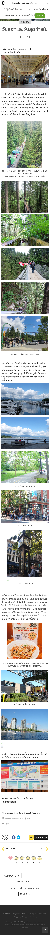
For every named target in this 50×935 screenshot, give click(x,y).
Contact (25, 917)
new (37, 3)
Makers (9, 3)
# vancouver (37, 813)
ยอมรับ (40, 15)
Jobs (33, 917)
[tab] (12, 875)
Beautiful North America (22, 3)
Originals (16, 913)
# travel (27, 813)
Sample (33, 913)
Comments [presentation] (11, 876)
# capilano (18, 813)
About (16, 917)
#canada (9, 813)
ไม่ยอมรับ (25, 22)
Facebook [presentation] (23, 882)
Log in (26, 894)
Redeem (42, 913)
